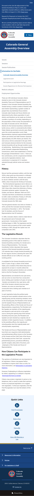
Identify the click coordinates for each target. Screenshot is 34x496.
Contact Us (18, 487)
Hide (31, 2)
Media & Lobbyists (8, 90)
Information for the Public (11, 71)
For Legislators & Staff (12, 465)
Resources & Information (12, 455)
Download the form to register (11, 375)
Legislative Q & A (8, 79)
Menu (30, 35)
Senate (4, 60)
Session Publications (8, 67)
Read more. (24, 12)
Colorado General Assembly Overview (15, 75)
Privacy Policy (18, 493)
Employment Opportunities (11, 93)
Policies (7, 460)
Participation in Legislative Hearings (14, 82)
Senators (5, 64)
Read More (28, 18)
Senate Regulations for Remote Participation (17, 86)
